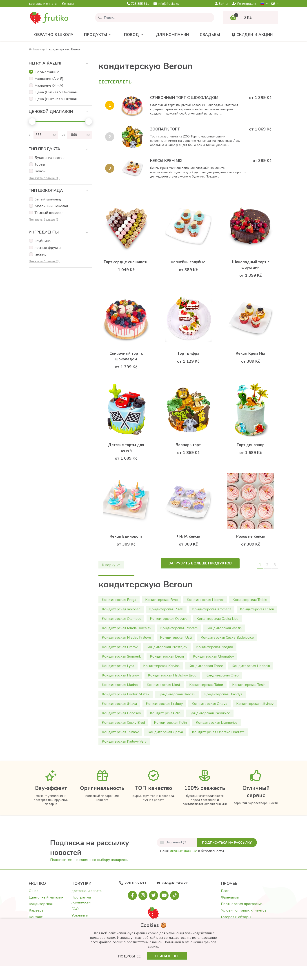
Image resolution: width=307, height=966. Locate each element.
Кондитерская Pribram (179, 628)
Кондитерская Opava (165, 732)
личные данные (183, 851)
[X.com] (153, 895)
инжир (41, 254)
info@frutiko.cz (168, 4)
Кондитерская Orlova (209, 703)
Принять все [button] (167, 956)
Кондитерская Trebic (249, 599)
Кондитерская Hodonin (251, 665)
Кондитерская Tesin (248, 684)
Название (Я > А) (49, 85)
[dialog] (153, 942)
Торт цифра (188, 353)
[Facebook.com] (132, 895)
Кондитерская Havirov (120, 675)
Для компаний (172, 34)
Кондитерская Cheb (222, 675)
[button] (129, 957)
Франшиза (230, 897)
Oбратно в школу (53, 34)
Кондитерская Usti (176, 637)
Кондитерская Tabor (206, 684)
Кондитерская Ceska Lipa (217, 618)
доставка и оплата (43, 4)
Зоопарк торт (165, 129)
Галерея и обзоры (236, 916)
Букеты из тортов (50, 157)
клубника (43, 240)
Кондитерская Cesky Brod (123, 722)
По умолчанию (47, 72)
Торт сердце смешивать (126, 262)
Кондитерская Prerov (120, 647)
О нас (33, 890)
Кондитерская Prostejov (167, 647)
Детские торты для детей (126, 447)
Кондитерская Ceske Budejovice (227, 637)
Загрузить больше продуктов (200, 563)
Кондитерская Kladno (120, 684)
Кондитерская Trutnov (120, 732)
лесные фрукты (48, 247)
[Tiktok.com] (174, 895)
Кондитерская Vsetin (224, 628)
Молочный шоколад (51, 206)
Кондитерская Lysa (118, 665)
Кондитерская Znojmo (214, 647)
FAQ (75, 908)
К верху (108, 564)
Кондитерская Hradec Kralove (126, 637)
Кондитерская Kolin (170, 722)
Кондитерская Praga (119, 599)
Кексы (40, 171)
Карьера (36, 910)
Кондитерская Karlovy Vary (124, 741)
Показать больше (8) (44, 261)
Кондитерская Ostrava (168, 618)
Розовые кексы (250, 536)
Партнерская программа (242, 903)
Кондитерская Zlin (165, 713)
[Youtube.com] (164, 895)
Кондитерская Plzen (257, 609)
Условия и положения (81, 918)
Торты (40, 164)
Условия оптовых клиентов (244, 910)
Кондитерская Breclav (176, 694)
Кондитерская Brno (161, 599)
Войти (223, 4)
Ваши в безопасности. (192, 851)
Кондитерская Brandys (223, 694)
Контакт (68, 4)
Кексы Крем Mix (166, 160)
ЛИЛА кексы (188, 536)
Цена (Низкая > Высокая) (56, 92)
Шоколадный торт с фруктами (250, 264)
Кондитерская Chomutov (213, 656)
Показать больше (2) (44, 220)
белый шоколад (48, 199)
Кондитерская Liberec (205, 599)
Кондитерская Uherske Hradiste (218, 732)
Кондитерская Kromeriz (211, 609)
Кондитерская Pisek (166, 609)
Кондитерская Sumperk (121, 656)
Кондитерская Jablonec (121, 609)
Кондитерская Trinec (206, 665)
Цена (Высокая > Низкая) (56, 99)
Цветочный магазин (46, 897)
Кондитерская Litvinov (255, 703)
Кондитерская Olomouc (121, 618)
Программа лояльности (81, 900)
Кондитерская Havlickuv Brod (172, 675)
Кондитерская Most (163, 684)
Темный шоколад (49, 212)
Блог (225, 890)
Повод (131, 34)
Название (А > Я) (49, 78)
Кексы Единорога (126, 536)
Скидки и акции (254, 34)
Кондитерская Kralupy (164, 703)
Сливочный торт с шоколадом (184, 97)
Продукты (95, 34)
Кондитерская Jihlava (119, 703)
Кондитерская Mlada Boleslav (126, 628)
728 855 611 (140, 4)
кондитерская (41, 903)
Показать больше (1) (44, 178)
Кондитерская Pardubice (209, 713)
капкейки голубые (188, 262)
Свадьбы (210, 34)
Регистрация (246, 4)
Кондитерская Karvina (161, 665)
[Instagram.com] (142, 895)
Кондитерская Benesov (121, 713)
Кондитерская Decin (167, 656)
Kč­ (273, 3)
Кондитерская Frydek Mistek (125, 694)
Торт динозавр (251, 444)
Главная (39, 49)
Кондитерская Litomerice (216, 722)
